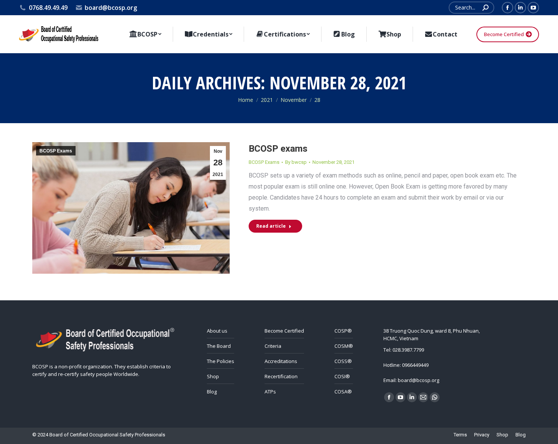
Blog (212, 391)
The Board (219, 346)
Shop (213, 376)
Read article (271, 226)
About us (217, 330)
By (296, 162)
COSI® (342, 376)
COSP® (343, 330)
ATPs (270, 391)
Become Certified (284, 330)
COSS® (343, 361)
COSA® (343, 391)
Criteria (273, 346)
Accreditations (281, 361)
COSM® (343, 346)
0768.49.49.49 (48, 7)
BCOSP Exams (55, 151)
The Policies (220, 361)
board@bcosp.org (111, 7)
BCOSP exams (278, 148)
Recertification (281, 376)
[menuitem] (145, 34)
